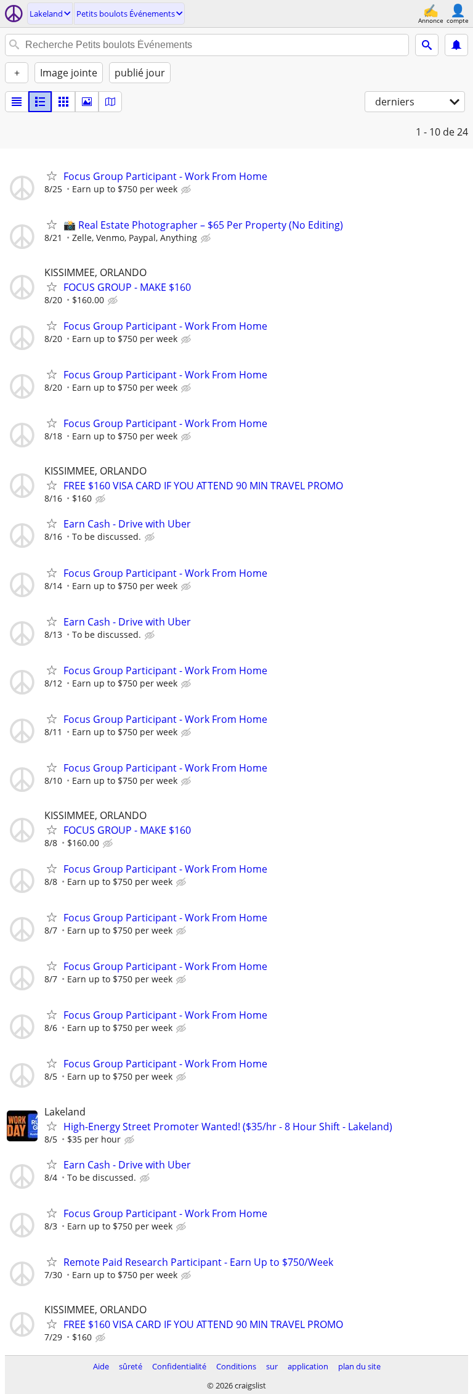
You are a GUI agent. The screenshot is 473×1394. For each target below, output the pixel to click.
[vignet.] (40, 101)
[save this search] (456, 45)
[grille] (63, 101)
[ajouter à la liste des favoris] (51, 175)
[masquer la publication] (187, 190)
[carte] (110, 101)
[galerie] (87, 101)
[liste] (16, 101)
